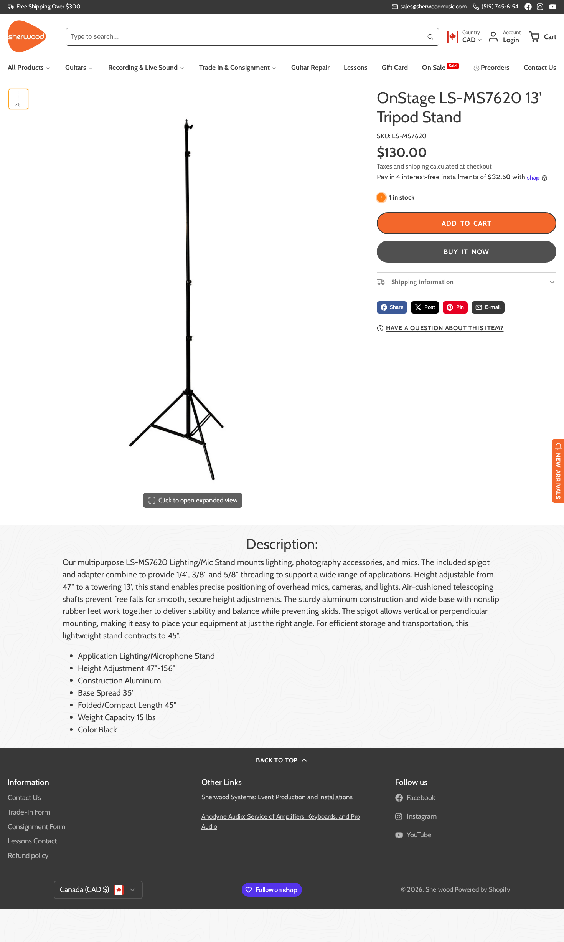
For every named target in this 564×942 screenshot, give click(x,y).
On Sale (439, 67)
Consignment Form (36, 826)
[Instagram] (540, 6)
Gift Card (395, 67)
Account (504, 36)
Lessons (356, 67)
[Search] (430, 36)
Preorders (495, 67)
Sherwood (439, 889)
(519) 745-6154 (500, 6)
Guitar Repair (310, 67)
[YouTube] (552, 6)
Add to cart (466, 223)
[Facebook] (528, 6)
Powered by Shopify (482, 889)
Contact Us (540, 67)
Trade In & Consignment (234, 67)
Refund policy (28, 855)
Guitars (75, 67)
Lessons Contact (32, 840)
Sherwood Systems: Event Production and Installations (277, 797)
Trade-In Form (29, 812)
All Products (26, 67)
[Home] (27, 36)
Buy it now (466, 252)
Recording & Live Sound (143, 67)
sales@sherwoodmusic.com (434, 6)
